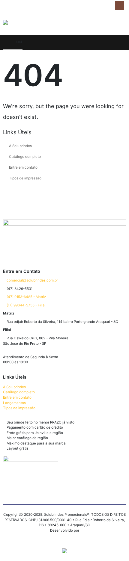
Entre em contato (23, 167)
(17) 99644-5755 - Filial (26, 305)
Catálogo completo (25, 157)
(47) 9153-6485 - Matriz (26, 297)
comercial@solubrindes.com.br (32, 280)
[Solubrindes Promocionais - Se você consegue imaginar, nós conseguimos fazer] (25, 23)
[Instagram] (119, 5)
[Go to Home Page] (5, 42)
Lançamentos (14, 403)
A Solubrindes (20, 146)
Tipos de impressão (25, 178)
